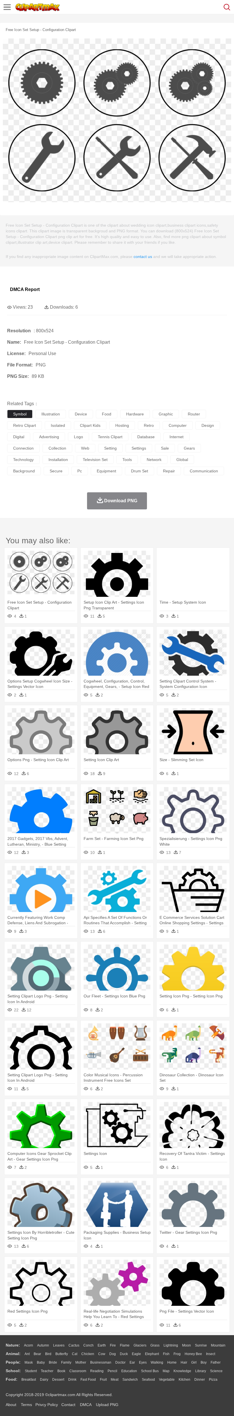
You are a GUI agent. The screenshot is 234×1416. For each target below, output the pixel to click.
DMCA (85, 1404)
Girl (194, 1362)
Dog (112, 1354)
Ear (132, 1362)
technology (23, 459)
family (66, 1362)
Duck (124, 1354)
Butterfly (61, 1354)
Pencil (112, 1371)
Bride (53, 1362)
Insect (210, 1354)
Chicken (87, 1354)
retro (149, 425)
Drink (72, 1380)
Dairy (44, 1380)
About (11, 1404)
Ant (27, 1354)
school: (13, 1370)
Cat (74, 1354)
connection (23, 448)
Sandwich (130, 1380)
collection (57, 448)
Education (129, 1371)
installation (58, 459)
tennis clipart (110, 437)
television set (95, 459)
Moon (186, 1345)
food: (11, 1379)
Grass (155, 1345)
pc (79, 471)
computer (178, 425)
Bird (48, 1354)
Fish (166, 1354)
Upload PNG (107, 1404)
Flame (125, 1345)
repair (169, 471)
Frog (177, 1354)
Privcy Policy (46, 1404)
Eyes (143, 1362)
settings (139, 448)
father (216, 1362)
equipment (106, 471)
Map (166, 1371)
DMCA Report (25, 289)
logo (78, 437)
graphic (166, 414)
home (172, 1362)
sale (165, 448)
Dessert (58, 1380)
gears (189, 448)
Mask (29, 1362)
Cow (101, 1354)
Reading (97, 1371)
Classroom (77, 1371)
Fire (113, 1345)
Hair (184, 1362)
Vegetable (167, 1380)
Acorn (28, 1345)
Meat (114, 1380)
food (106, 414)
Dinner (199, 1380)
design (207, 425)
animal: (13, 1353)
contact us (143, 256)
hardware (135, 414)
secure (56, 471)
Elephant (152, 1354)
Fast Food (88, 1380)
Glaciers (140, 1345)
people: (13, 1362)
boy (204, 1362)
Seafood (148, 1380)
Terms (26, 1404)
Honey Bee (193, 1354)
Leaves (58, 1345)
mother (80, 1362)
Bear (37, 1354)
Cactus (73, 1345)
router (194, 414)
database (146, 437)
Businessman (100, 1362)
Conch (88, 1345)
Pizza (213, 1380)
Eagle (136, 1354)
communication (204, 471)
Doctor (120, 1362)
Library (200, 1371)
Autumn (43, 1345)
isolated (58, 425)
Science (216, 1371)
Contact (68, 1404)
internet (176, 437)
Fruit (103, 1380)
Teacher (47, 1371)
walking (157, 1362)
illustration (50, 414)
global (182, 459)
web (85, 448)
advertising (49, 437)
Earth (102, 1345)
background (24, 471)
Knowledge (182, 1371)
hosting (122, 425)
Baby (41, 1362)
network (154, 459)
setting (110, 448)
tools (127, 459)
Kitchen (184, 1380)
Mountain (218, 1345)
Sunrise (201, 1345)
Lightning (171, 1345)
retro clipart (24, 425)
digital (18, 437)
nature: (13, 1345)
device (81, 414)
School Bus (150, 1371)
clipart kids (90, 425)
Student (31, 1371)
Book (61, 1371)
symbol (20, 414)
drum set (139, 471)
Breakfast (28, 1380)
